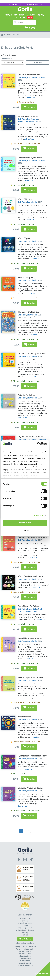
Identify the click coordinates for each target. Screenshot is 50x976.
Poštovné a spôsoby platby (25, 949)
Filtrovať (39, 62)
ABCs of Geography (26, 277)
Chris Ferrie (16, 35)
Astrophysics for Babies (28, 116)
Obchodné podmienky (25, 956)
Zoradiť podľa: (6, 58)
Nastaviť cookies (25, 961)
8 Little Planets (24, 716)
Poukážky (25, 933)
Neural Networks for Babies (30, 638)
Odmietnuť (25, 530)
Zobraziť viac (31, 97)
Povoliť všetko (25, 523)
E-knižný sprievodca (25, 923)
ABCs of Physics (25, 199)
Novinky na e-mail (25, 954)
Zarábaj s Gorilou (25, 951)
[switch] (44, 491)
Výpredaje (25, 921)
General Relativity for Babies (30, 157)
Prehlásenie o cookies (25, 963)
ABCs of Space (24, 238)
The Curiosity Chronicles (28, 312)
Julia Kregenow (32, 119)
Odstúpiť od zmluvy (25, 939)
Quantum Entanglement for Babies (33, 537)
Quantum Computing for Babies (32, 353)
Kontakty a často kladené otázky (25, 947)
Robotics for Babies (26, 395)
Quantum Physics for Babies (30, 74)
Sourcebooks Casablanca (36, 77)
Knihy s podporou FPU (25, 928)
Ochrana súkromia (25, 958)
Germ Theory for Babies (28, 606)
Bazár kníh (20, 17)
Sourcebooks (32, 202)
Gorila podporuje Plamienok (25, 930)
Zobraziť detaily (36, 515)
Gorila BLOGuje (25, 918)
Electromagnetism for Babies (30, 677)
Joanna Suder (32, 609)
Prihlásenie (19, 28)
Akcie (30, 17)
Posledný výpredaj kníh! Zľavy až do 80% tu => (25, 4)
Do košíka (31, 107)
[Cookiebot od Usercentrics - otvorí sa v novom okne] (37, 443)
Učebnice (25, 925)
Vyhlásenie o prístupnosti (25, 965)
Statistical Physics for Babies (30, 788)
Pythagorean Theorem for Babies (32, 755)
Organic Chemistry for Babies (30, 436)
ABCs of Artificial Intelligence (30, 576)
